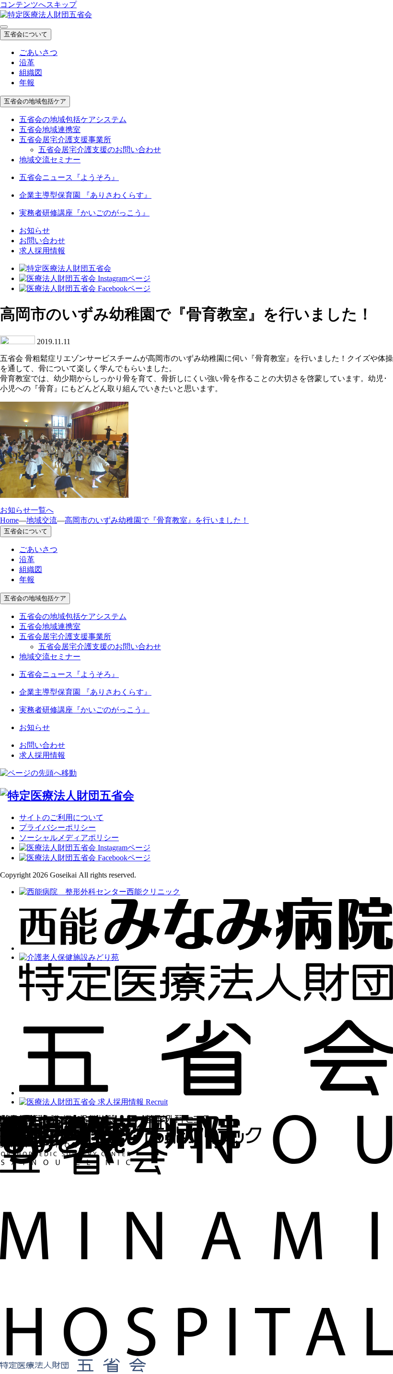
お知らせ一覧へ (27, 510)
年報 (27, 83)
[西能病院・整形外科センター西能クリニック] (99, 892)
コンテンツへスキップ (38, 4)
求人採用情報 (42, 251)
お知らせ (34, 230)
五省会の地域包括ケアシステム (73, 119)
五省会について (25, 34)
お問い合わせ (42, 241)
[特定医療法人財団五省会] (206, 1093)
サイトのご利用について (61, 817)
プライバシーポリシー (57, 827)
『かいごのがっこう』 (84, 213)
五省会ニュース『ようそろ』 (69, 177)
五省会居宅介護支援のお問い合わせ (99, 150)
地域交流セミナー (50, 160)
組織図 (30, 72)
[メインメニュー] (4, 26)
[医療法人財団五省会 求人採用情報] (93, 1102)
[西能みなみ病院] (206, 948)
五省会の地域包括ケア (35, 101)
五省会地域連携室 (50, 129)
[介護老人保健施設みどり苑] (69, 957)
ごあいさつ (38, 52)
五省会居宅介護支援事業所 (65, 139)
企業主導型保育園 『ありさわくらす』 (85, 195)
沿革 (27, 62)
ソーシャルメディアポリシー (69, 837)
